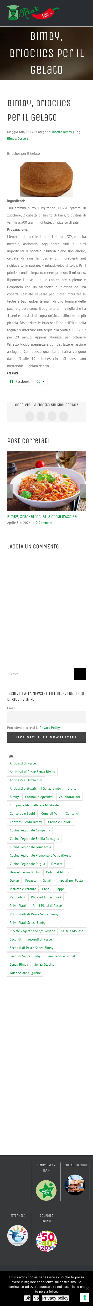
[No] (87, 1288)
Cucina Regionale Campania (30, 830)
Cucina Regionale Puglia (27, 864)
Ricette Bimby (62, 132)
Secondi (15, 939)
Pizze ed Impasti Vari (46, 897)
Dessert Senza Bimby (25, 872)
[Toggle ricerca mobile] (75, 12)
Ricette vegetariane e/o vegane (32, 931)
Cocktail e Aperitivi (39, 797)
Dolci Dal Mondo (58, 872)
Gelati (47, 880)
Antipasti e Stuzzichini (26, 780)
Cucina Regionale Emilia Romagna (34, 838)
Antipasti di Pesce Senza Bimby (32, 771)
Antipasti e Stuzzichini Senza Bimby (36, 788)
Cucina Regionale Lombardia (30, 847)
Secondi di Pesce (39, 939)
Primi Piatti (18, 905)
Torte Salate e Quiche (25, 973)
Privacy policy (55, 1298)
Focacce (30, 880)
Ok (27, 1298)
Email (11, 708)
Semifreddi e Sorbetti (62, 956)
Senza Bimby (19, 964)
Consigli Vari (50, 813)
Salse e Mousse (72, 931)
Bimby (11, 138)
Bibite (72, 788)
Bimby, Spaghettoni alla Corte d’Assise (42, 516)
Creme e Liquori (59, 822)
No (36, 1298)
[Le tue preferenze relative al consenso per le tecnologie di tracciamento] (84, 1297)
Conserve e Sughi (22, 813)
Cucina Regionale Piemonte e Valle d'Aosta (40, 855)
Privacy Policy (50, 727)
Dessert (22, 138)
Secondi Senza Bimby (25, 956)
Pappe (60, 889)
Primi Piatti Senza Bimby (28, 922)
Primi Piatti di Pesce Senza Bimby (34, 914)
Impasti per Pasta (70, 880)
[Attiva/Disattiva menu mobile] (84, 12)
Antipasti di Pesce (23, 763)
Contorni (72, 813)
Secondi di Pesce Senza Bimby (31, 948)
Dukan (14, 880)
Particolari (17, 897)
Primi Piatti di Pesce (47, 905)
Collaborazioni (69, 797)
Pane (45, 889)
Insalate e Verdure (23, 889)
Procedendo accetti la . (33, 727)
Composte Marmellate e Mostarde (34, 805)
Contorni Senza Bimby (26, 822)
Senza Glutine (44, 964)
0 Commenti (44, 522)
